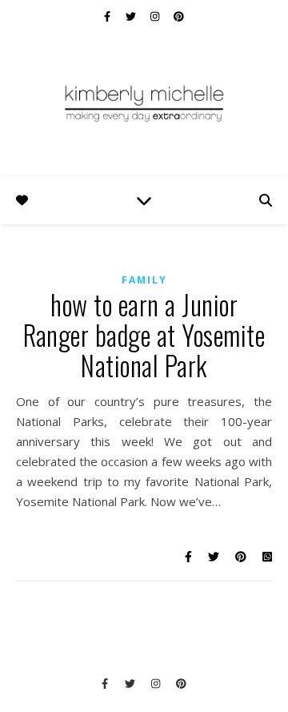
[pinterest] (179, 16)
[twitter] (132, 16)
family (144, 280)
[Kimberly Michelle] (144, 102)
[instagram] (156, 16)
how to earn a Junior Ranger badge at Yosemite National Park (144, 335)
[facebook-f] (108, 16)
